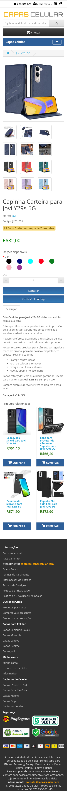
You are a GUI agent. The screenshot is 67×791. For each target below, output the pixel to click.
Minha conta (43, 4)
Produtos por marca (14, 607)
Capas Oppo (10, 701)
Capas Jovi (9, 651)
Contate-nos (23, 4)
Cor (7, 256)
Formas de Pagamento (16, 574)
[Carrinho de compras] (55, 4)
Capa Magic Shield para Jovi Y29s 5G (16, 440)
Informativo (9, 673)
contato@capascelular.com (37, 564)
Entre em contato (13, 553)
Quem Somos (11, 569)
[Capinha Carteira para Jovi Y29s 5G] (33, 91)
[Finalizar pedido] (61, 4)
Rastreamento (11, 558)
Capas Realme (11, 646)
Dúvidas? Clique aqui (33, 299)
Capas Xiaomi (11, 695)
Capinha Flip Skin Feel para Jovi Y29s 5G (48, 503)
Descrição (11, 309)
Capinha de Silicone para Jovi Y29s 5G (14, 503)
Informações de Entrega (17, 580)
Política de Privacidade (16, 590)
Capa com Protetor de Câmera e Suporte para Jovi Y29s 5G (48, 443)
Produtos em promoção (17, 618)
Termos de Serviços (14, 585)
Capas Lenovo (11, 640)
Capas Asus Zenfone (15, 690)
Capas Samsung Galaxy (16, 630)
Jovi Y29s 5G (23, 53)
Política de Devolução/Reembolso (22, 596)
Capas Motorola (12, 635)
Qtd (5, 274)
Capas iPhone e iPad (15, 685)
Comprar (33, 290)
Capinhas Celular (13, 706)
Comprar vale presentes (17, 612)
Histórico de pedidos (15, 668)
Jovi (14, 215)
